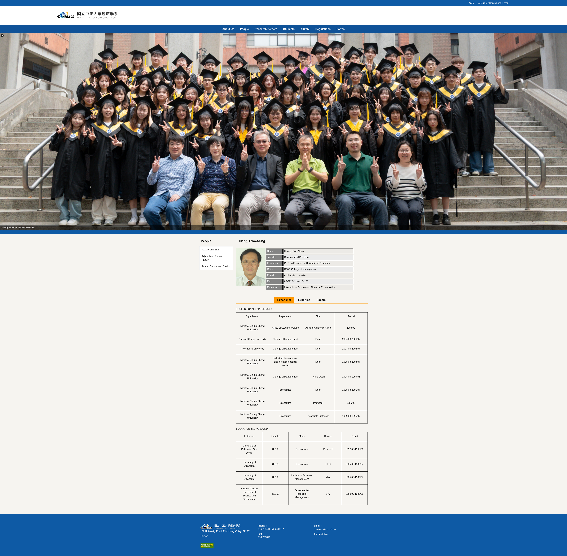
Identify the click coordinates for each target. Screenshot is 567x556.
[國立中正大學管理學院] (89, 15)
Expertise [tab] (304, 299)
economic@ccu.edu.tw (325, 529)
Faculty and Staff (210, 249)
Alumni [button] (304, 29)
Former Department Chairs (216, 266)
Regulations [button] (323, 29)
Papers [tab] (321, 299)
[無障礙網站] (207, 545)
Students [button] (289, 29)
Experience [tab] (284, 299)
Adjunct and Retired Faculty (212, 258)
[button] (2, 35)
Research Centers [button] (266, 29)
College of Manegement (489, 3)
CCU (471, 3)
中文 (506, 3)
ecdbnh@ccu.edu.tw (295, 275)
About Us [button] (228, 29)
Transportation (321, 534)
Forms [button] (341, 29)
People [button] (244, 29)
